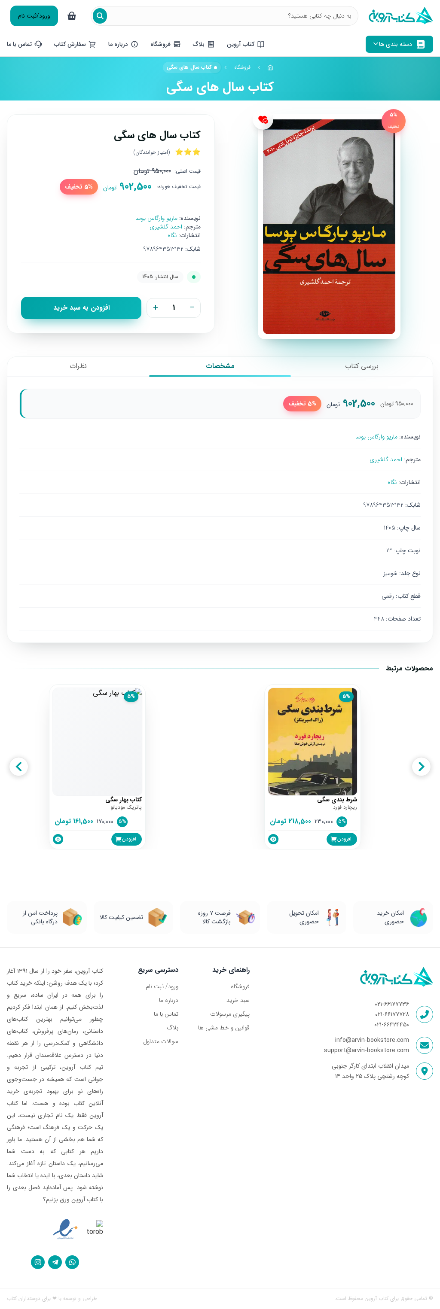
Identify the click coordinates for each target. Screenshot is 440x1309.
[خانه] (271, 67)
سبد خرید (238, 1000)
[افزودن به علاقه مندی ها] (263, 119)
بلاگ (172, 1027)
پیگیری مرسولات (230, 1014)
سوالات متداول (160, 1041)
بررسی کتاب (362, 366)
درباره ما (168, 1000)
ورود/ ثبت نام (162, 986)
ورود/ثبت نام (34, 16)
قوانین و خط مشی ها (224, 1027)
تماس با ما (166, 1014)
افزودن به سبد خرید (81, 307)
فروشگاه (242, 67)
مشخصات (220, 366)
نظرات (78, 366)
